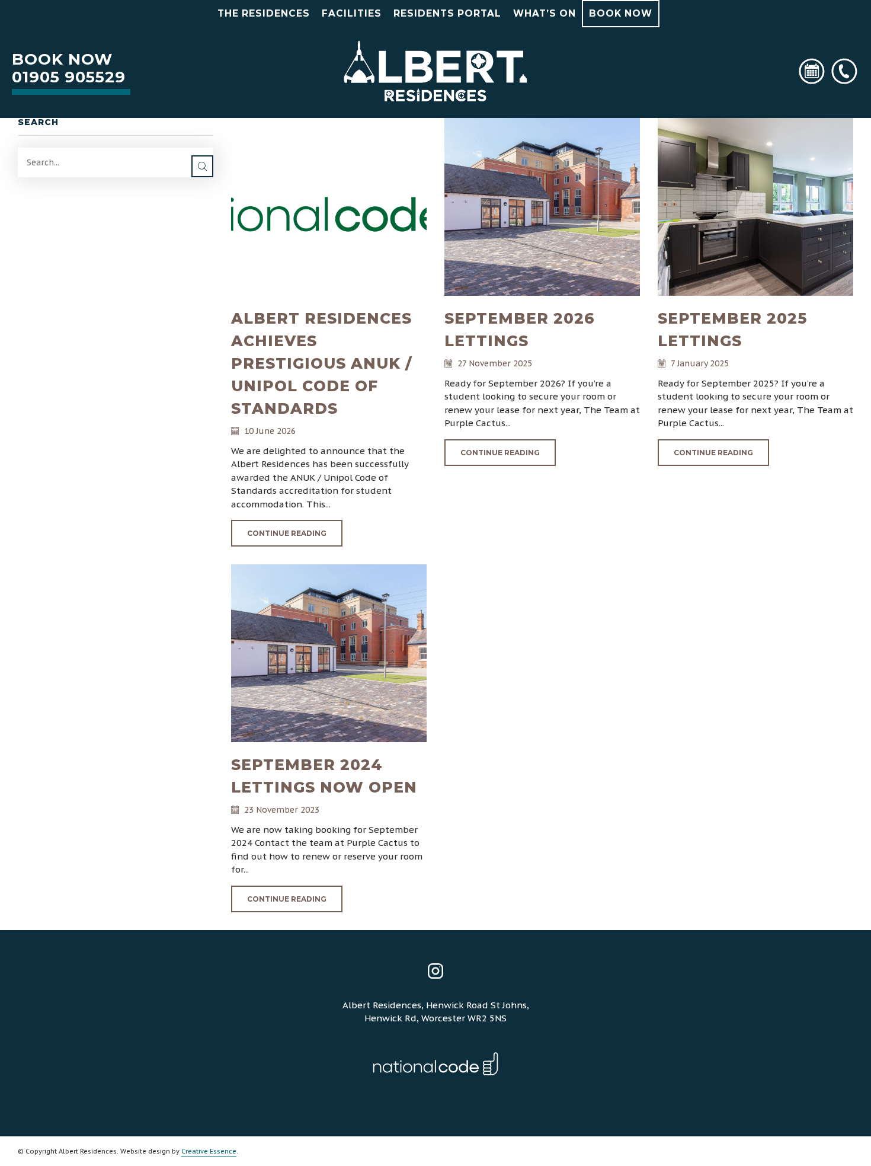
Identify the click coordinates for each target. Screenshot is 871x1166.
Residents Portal (447, 13)
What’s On (544, 13)
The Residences (263, 13)
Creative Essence (208, 1151)
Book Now (620, 13)
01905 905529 (69, 77)
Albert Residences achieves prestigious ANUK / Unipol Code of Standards (321, 363)
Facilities (352, 13)
